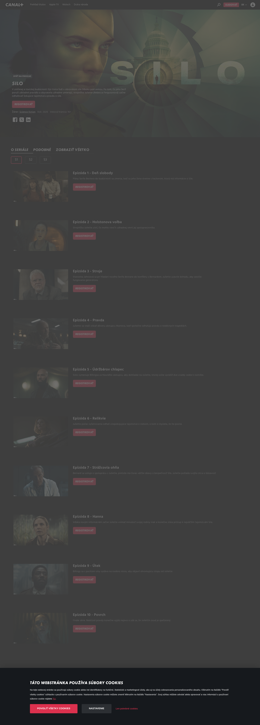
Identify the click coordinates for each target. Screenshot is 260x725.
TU (54, 698)
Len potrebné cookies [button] (127, 708)
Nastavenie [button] (96, 708)
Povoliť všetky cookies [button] (53, 708)
